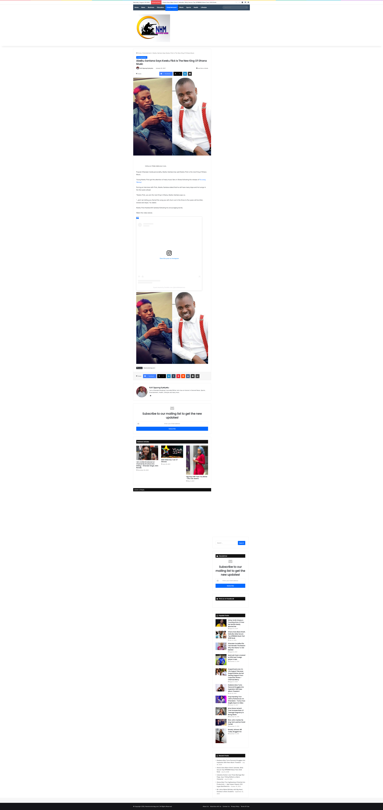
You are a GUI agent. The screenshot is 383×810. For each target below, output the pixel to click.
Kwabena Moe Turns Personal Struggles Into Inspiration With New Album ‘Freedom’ (236, 688)
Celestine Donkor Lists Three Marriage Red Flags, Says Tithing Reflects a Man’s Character (190, 2)
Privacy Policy (235, 806)
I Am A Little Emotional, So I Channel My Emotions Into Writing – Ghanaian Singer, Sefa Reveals (147, 465)
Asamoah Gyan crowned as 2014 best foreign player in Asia (236, 657)
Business (151, 7)
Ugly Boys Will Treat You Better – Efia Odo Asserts (196, 478)
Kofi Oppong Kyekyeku (146, 68)
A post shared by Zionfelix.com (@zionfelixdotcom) (169, 287)
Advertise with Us (215, 806)
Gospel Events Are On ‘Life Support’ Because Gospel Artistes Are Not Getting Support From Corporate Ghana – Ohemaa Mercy (236, 674)
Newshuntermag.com (149, 368)
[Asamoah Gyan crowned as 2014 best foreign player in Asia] (221, 659)
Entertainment (172, 7)
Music (181, 7)
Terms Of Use (245, 806)
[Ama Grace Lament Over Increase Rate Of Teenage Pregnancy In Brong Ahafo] (221, 711)
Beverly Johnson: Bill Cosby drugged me (235, 731)
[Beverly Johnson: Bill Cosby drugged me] (221, 736)
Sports (188, 7)
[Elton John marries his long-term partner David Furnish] (221, 722)
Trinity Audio (155, 166)
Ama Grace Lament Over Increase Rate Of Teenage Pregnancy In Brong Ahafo (236, 711)
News (143, 7)
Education (160, 7)
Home (137, 7)
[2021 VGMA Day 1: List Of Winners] (172, 452)
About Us (206, 806)
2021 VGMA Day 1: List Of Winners (169, 461)
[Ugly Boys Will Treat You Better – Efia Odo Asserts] (197, 460)
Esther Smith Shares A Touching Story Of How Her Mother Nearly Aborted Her (236, 623)
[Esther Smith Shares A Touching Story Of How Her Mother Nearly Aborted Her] (221, 623)
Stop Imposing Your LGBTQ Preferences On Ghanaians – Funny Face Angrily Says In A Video (236, 700)
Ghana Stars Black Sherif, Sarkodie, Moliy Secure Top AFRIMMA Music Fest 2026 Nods (236, 635)
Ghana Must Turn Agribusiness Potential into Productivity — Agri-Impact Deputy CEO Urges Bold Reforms (231, 784)
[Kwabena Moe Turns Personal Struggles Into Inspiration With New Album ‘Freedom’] (221, 687)
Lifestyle (204, 7)
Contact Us (226, 806)
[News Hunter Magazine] (151, 28)
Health (196, 7)
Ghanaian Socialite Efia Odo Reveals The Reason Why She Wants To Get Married (236, 647)
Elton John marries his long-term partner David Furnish (236, 722)
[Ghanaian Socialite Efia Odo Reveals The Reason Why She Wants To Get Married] (221, 646)
